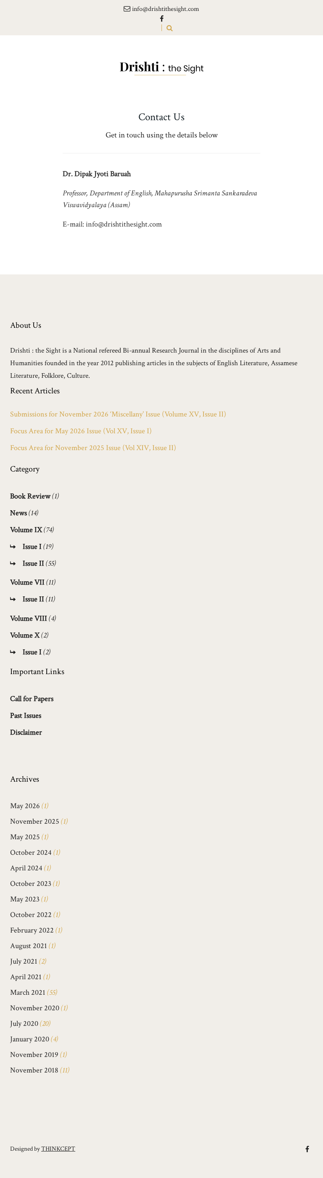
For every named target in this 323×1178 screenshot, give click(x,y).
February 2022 (32, 930)
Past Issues (25, 715)
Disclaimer (26, 732)
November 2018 (34, 1070)
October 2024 (31, 852)
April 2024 (26, 868)
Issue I (32, 546)
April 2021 (26, 977)
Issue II (33, 563)
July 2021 (23, 961)
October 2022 (31, 915)
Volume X (25, 635)
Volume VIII (28, 618)
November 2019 (34, 1054)
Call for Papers (31, 699)
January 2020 (29, 1039)
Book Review (30, 496)
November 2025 (34, 821)
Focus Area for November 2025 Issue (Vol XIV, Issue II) (93, 448)
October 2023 (30, 883)
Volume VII (27, 582)
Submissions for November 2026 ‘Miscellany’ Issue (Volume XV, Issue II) (118, 414)
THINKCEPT (58, 1149)
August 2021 (28, 946)
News (18, 513)
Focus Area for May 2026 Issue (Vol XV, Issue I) (81, 431)
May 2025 (25, 837)
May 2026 (25, 806)
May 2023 (25, 899)
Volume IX (26, 530)
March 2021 (27, 992)
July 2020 (24, 1023)
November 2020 (34, 1008)
